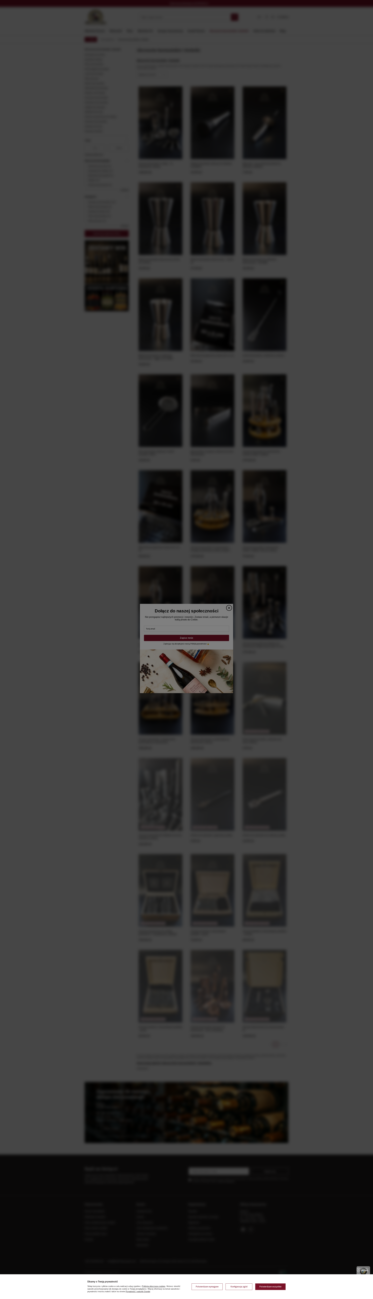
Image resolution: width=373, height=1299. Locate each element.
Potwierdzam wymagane (207, 1286)
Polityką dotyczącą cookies (153, 1286)
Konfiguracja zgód (239, 1286)
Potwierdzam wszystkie (270, 1286)
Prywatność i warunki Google (138, 1291)
